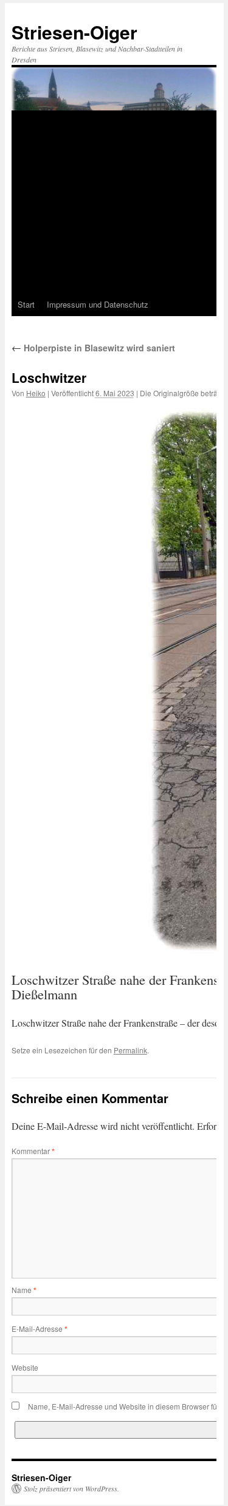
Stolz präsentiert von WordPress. (71, 1488)
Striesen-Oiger (74, 32)
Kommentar (33, 1151)
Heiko (36, 393)
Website (25, 1367)
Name (24, 1290)
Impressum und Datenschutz (97, 304)
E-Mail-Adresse (39, 1328)
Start (26, 304)
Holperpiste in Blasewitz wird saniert (93, 348)
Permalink (130, 1050)
